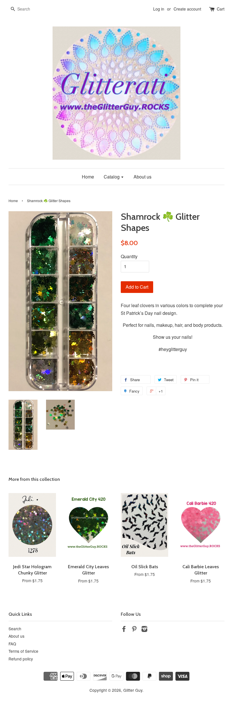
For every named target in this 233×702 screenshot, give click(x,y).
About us (142, 176)
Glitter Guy (132, 690)
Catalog (112, 176)
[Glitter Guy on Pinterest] (134, 630)
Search (15, 628)
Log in (158, 9)
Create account (187, 9)
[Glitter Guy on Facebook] (124, 630)
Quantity (129, 256)
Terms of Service (23, 651)
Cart (220, 9)
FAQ (12, 643)
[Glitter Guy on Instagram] (144, 630)
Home (88, 176)
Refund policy (21, 659)
